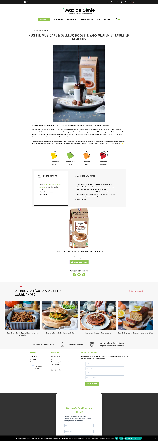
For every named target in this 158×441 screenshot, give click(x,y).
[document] (79, 417)
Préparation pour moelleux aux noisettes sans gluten (79, 251)
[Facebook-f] (56, 370)
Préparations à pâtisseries (79, 256)
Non (121, 438)
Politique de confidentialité (133, 438)
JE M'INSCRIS (92, 384)
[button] (74, 274)
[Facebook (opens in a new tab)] (25, 2)
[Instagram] (52, 370)
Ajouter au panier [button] (79, 262)
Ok (116, 438)
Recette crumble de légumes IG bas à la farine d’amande (22, 334)
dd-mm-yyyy (88, 380)
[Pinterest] (59, 370)
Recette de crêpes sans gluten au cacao (98, 333)
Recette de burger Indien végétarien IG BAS (60, 333)
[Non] (156, 438)
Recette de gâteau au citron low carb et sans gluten (135, 333)
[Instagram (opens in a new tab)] (28, 2)
